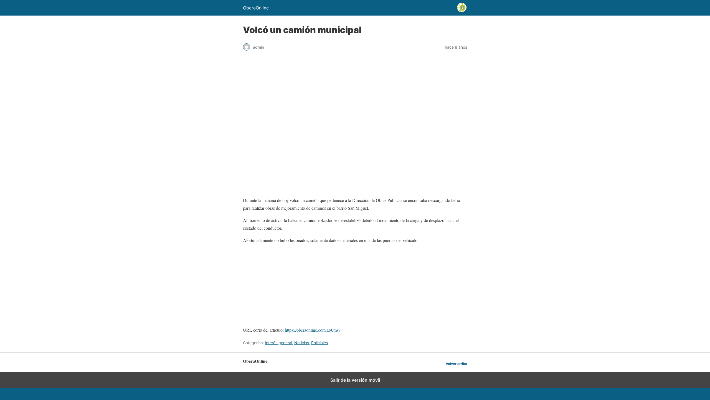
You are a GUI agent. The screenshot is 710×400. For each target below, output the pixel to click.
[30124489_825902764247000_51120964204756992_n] (262, 322)
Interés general (278, 342)
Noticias (301, 342)
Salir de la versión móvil (355, 380)
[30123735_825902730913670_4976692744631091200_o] (264, 278)
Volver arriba (456, 364)
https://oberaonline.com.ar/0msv (313, 330)
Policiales (319, 342)
